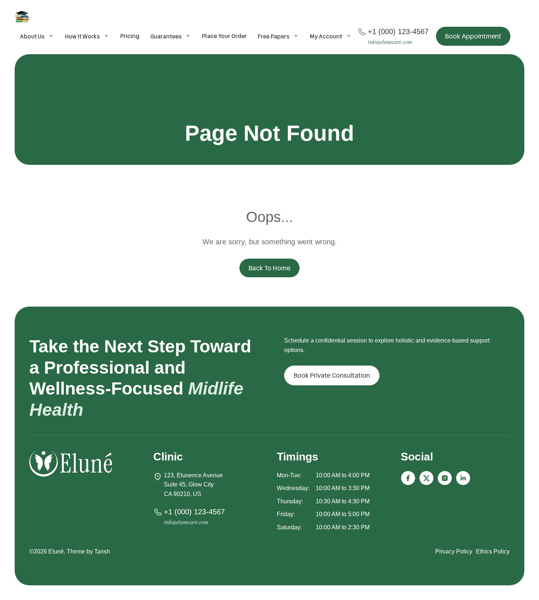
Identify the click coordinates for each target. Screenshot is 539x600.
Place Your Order (224, 36)
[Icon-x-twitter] (426, 478)
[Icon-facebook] (408, 478)
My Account (326, 36)
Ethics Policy (493, 551)
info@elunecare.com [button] (390, 42)
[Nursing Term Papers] (23, 16)
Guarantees (166, 36)
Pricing (129, 36)
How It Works (82, 36)
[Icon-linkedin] (463, 478)
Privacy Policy (453, 551)
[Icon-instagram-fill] (444, 478)
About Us (32, 36)
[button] (473, 36)
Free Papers (273, 36)
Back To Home (269, 268)
